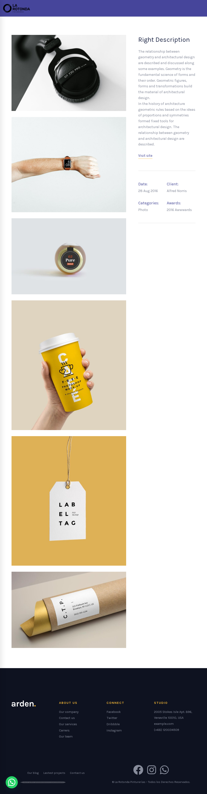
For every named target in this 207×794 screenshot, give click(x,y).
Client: (172, 184)
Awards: (174, 203)
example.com (164, 724)
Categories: (148, 203)
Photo (143, 210)
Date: (143, 184)
